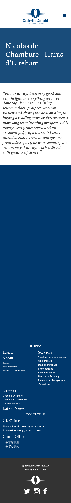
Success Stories (11, 403)
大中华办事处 (11, 446)
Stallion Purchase (47, 365)
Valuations (44, 384)
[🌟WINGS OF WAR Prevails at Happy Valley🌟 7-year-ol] (35, 279)
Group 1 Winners (13, 395)
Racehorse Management (51, 380)
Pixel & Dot (39, 469)
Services (45, 352)
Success (9, 391)
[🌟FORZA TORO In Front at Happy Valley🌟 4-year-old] (35, 321)
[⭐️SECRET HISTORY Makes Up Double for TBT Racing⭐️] (35, 197)
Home (8, 352)
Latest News (14, 408)
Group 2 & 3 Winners (15, 399)
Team (6, 363)
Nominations (45, 368)
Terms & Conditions (14, 370)
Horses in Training (48, 376)
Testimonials (10, 366)
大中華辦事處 (11, 442)
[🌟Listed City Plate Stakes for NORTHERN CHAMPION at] (35, 238)
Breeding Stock (46, 372)
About (8, 358)
